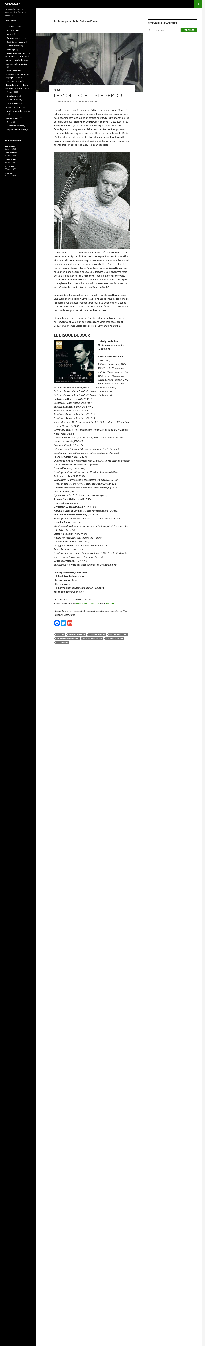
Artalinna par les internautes (18, 111)
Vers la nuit (9, 166)
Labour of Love (11, 152)
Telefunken (62, 642)
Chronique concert (14, 38)
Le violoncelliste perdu (88, 95)
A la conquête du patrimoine (18, 64)
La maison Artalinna (13, 107)
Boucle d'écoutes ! (14, 71)
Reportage (10, 49)
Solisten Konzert (114, 638)
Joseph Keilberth (77, 634)
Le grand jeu (10, 146)
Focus (57, 90)
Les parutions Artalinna (16, 129)
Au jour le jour (12, 118)
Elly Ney (60, 634)
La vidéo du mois (13, 45)
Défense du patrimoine (14, 60)
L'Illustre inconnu (13, 99)
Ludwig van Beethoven (67, 638)
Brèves (9, 34)
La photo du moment (15, 125)
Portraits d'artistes (14, 81)
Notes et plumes (13, 103)
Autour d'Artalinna (12, 30)
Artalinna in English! (13, 26)
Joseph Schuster (97, 634)
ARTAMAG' (12, 4)
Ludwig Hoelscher (118, 634)
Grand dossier (12, 96)
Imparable (9, 173)
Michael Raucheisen (92, 638)
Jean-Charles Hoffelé (89, 101)
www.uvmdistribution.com (87, 603)
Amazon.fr (110, 603)
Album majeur (11, 159)
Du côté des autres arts (15, 42)
